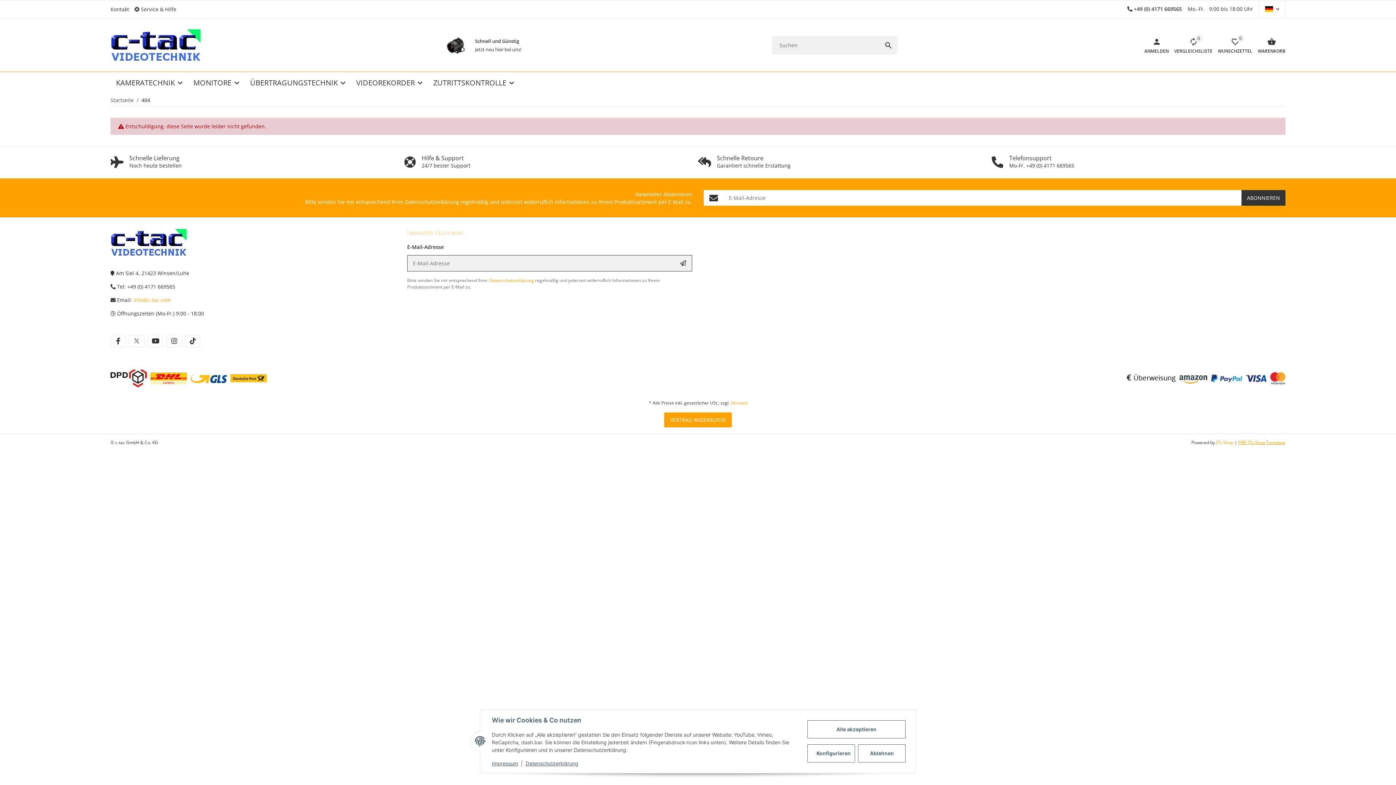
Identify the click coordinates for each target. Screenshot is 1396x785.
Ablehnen (882, 753)
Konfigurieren (834, 753)
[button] (158, 9)
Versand (739, 403)
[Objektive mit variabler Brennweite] (455, 45)
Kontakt (120, 9)
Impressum (505, 763)
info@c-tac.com (152, 300)
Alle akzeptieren (856, 729)
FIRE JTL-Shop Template (1261, 442)
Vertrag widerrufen (698, 419)
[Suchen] (888, 45)
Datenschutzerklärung (552, 763)
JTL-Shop (1225, 442)
